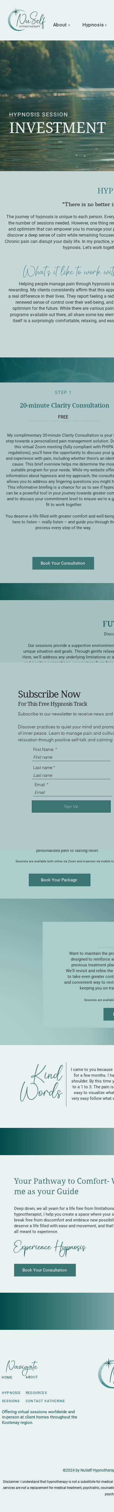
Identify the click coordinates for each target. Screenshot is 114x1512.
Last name (42, 767)
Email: (40, 785)
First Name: (43, 749)
